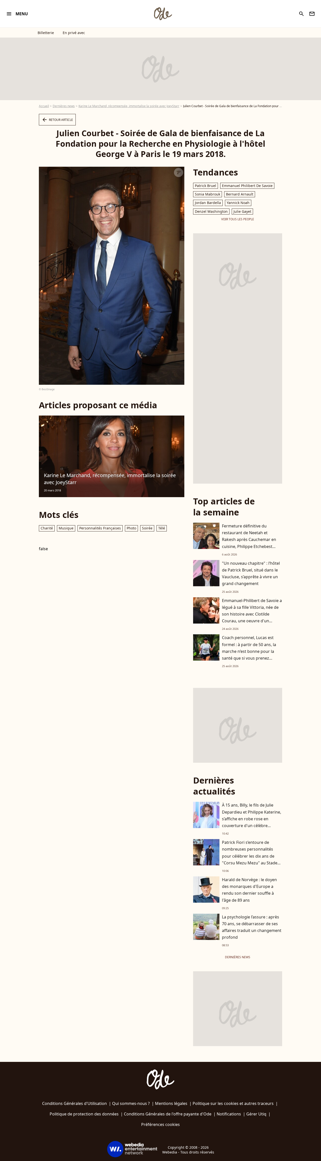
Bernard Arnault (239, 194)
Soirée (147, 528)
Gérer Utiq (256, 1114)
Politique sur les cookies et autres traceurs (233, 1103)
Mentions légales (171, 1103)
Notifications (229, 1114)
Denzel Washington (211, 211)
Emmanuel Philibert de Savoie (247, 185)
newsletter (312, 14)
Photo (131, 528)
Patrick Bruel (205, 185)
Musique (66, 528)
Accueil (44, 106)
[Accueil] (163, 14)
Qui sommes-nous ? (131, 1103)
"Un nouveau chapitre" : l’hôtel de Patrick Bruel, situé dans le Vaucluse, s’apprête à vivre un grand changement (251, 573)
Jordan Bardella (208, 202)
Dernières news (64, 106)
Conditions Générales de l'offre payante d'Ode (167, 1114)
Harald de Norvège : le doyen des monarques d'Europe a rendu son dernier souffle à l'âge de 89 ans (249, 890)
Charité (47, 528)
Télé (161, 528)
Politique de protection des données (84, 1114)
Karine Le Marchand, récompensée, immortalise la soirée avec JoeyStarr (128, 106)
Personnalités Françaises (100, 528)
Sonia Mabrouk (207, 194)
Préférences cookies (160, 1124)
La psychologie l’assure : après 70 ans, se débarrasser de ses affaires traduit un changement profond (251, 927)
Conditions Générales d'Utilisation (74, 1103)
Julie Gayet (242, 211)
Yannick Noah (238, 202)
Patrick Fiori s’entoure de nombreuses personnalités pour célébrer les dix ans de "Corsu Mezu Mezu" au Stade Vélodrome (249, 856)
